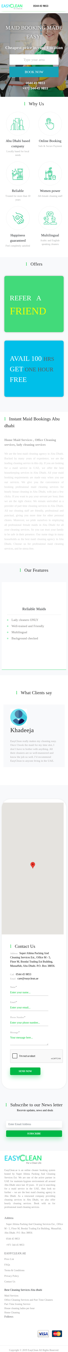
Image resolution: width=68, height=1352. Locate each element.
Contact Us (9, 1281)
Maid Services (11, 1295)
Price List (9, 1259)
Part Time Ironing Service (17, 1304)
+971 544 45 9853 (35, 88)
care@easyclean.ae (27, 978)
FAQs (7, 1264)
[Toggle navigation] (64, 5)
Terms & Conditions (14, 1270)
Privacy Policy (11, 1276)
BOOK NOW (34, 72)
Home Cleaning (12, 1312)
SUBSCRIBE (34, 1133)
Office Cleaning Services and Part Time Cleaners (28, 1300)
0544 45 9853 (40, 6)
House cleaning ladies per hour (19, 1308)
